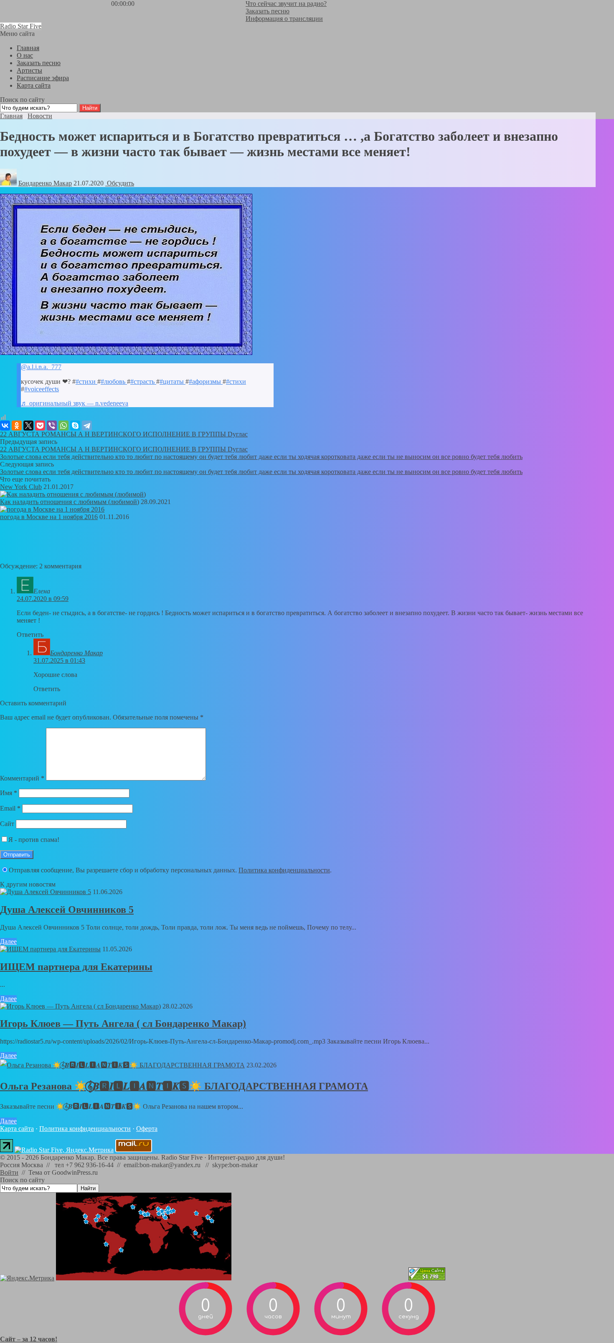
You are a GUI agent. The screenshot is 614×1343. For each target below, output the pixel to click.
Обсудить (119, 183)
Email (10, 808)
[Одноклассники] (17, 426)
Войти (9, 1172)
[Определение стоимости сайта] (426, 1278)
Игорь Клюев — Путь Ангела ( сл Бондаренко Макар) (123, 1023)
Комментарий (22, 778)
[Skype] (75, 426)
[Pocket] (40, 426)
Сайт (7, 823)
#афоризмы (206, 381)
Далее (8, 941)
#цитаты (172, 381)
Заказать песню (267, 11)
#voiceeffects (41, 389)
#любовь (114, 381)
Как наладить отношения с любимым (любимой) (69, 501)
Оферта (146, 1128)
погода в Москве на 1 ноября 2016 (49, 516)
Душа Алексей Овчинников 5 (67, 909)
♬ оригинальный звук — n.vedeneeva (74, 403)
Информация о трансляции (284, 18)
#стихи (86, 381)
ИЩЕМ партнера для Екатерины (76, 966)
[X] (28, 426)
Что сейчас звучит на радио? (286, 3)
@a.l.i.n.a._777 (41, 366)
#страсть (143, 381)
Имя (8, 792)
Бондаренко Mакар (45, 183)
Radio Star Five (20, 26)
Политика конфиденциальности (284, 870)
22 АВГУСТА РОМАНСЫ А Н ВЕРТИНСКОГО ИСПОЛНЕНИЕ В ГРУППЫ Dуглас (124, 434)
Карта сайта (17, 1128)
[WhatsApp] (63, 426)
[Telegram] (87, 426)
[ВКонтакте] (5, 426)
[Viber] (52, 426)
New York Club (21, 486)
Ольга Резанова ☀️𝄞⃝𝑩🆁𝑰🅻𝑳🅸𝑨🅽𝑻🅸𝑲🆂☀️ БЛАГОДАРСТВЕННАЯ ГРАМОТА (184, 1086)
